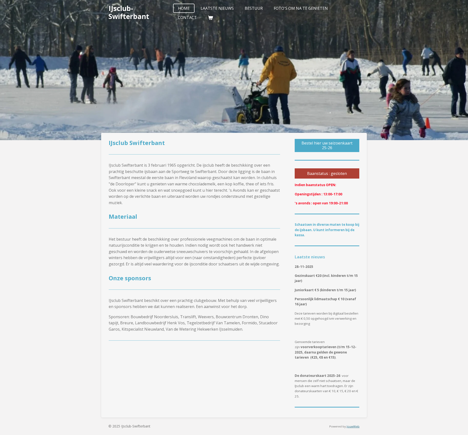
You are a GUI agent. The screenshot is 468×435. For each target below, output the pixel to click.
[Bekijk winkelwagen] (210, 17)
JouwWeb (353, 426)
